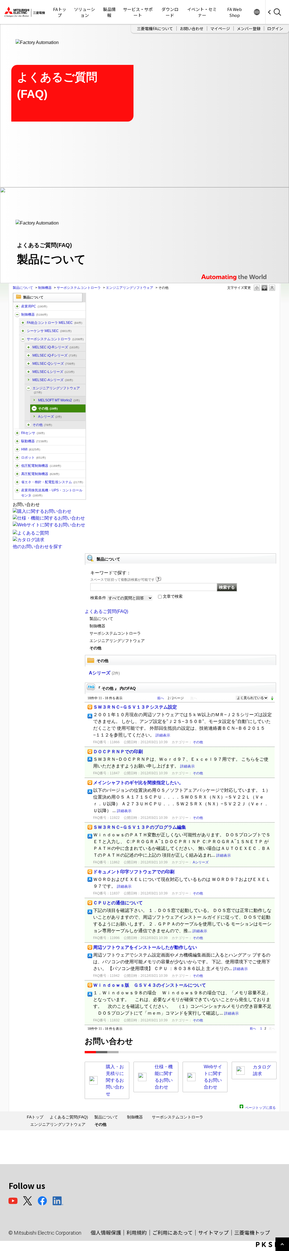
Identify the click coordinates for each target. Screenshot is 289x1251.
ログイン (275, 28)
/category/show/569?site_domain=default (17, 441)
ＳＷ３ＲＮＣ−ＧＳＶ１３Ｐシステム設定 (135, 707)
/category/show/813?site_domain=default (17, 490)
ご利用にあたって (172, 1232)
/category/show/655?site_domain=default (34, 408)
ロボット (33, 457)
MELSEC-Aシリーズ (52, 380)
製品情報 (109, 12)
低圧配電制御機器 (41, 466)
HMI (30, 449)
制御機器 (45, 288)
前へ (160, 698)
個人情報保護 (106, 1232)
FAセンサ (33, 433)
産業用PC (34, 306)
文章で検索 (173, 596)
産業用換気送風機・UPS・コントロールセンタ (51, 492)
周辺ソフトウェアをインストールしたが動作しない (145, 947)
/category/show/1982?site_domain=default (17, 433)
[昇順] (272, 697)
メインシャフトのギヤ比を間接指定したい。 (138, 782)
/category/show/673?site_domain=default (17, 457)
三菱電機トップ (252, 1232)
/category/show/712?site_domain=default (17, 449)
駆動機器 (34, 441)
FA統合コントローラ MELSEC (54, 323)
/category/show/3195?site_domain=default (28, 371)
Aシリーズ (50, 417)
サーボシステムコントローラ (79, 288)
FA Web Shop (234, 12)
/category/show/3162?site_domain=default (28, 363)
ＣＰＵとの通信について (118, 902)
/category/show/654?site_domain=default (28, 388)
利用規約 (136, 1232)
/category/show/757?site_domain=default (17, 482)
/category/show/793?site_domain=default (17, 473)
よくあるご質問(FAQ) (106, 611)
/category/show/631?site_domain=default (28, 424)
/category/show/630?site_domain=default (22, 339)
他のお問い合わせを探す (37, 546)
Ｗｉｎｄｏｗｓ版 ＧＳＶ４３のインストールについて (149, 985)
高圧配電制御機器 (40, 474)
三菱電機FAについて (155, 28)
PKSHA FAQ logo (271, 1244)
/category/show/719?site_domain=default (17, 465)
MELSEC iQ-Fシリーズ (54, 355)
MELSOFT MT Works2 (59, 400)
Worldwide (256, 12)
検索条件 (98, 597)
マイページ (220, 28)
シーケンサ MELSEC (49, 331)
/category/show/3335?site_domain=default (22, 322)
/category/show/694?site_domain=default (22, 330)
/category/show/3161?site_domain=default (28, 347)
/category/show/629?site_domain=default (17, 314)
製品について (23, 288)
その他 (48, 408)
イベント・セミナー (202, 12)
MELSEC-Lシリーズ (53, 372)
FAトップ (59, 12)
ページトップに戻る (260, 1107)
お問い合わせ (191, 28)
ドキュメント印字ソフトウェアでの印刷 (133, 871)
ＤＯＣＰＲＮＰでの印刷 (118, 751)
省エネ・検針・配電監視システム (52, 482)
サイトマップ (213, 1232)
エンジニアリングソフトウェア (129, 288)
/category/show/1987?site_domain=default (17, 306)
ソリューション (84, 12)
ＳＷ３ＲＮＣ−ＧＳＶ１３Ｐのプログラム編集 (139, 827)
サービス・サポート (138, 12)
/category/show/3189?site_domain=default (28, 355)
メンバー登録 (248, 28)
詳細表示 (163, 735)
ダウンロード (169, 12)
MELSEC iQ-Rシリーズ (55, 347)
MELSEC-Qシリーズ (53, 364)
